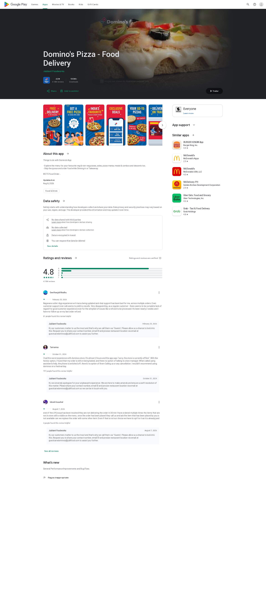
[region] (82, 80)
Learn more (56, 222)
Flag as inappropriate (56, 477)
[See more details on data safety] (52, 246)
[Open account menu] (261, 4)
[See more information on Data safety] (63, 201)
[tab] (34, 4)
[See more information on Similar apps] (193, 135)
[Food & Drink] (51, 191)
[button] (52, 125)
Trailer (214, 91)
